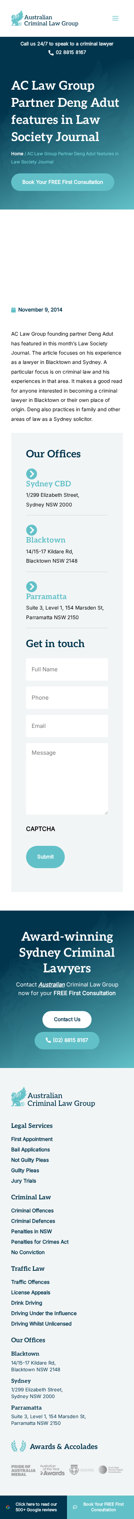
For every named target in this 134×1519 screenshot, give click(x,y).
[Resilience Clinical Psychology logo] (53, 1097)
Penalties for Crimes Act (39, 1241)
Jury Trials (23, 1180)
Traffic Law (28, 1268)
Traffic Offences (30, 1282)
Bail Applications (30, 1149)
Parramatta (26, 1407)
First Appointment (31, 1139)
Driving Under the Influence (44, 1313)
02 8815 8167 (71, 52)
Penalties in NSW (31, 1231)
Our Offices (28, 1340)
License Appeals (30, 1292)
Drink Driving (26, 1303)
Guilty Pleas (25, 1170)
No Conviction (28, 1252)
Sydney (21, 1380)
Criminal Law (31, 1197)
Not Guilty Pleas (30, 1160)
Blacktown (25, 1353)
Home (17, 153)
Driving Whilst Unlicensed (41, 1324)
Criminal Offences (32, 1210)
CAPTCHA (40, 828)
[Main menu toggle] (115, 18)
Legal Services (31, 1125)
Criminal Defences (33, 1221)
